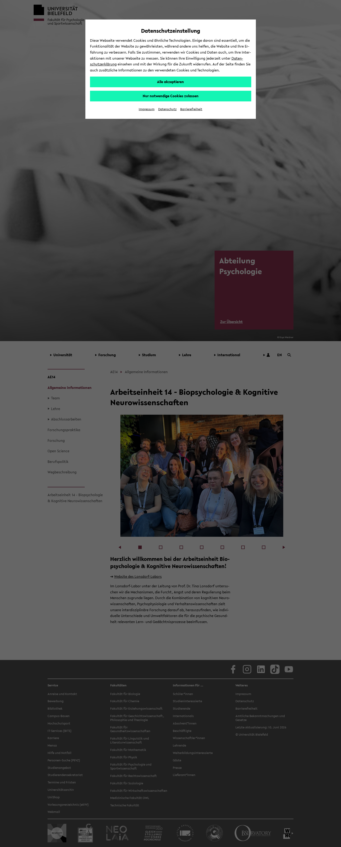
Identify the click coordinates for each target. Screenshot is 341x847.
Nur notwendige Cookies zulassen (171, 95)
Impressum (146, 109)
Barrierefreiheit (191, 109)
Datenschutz (167, 109)
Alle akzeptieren (170, 81)
